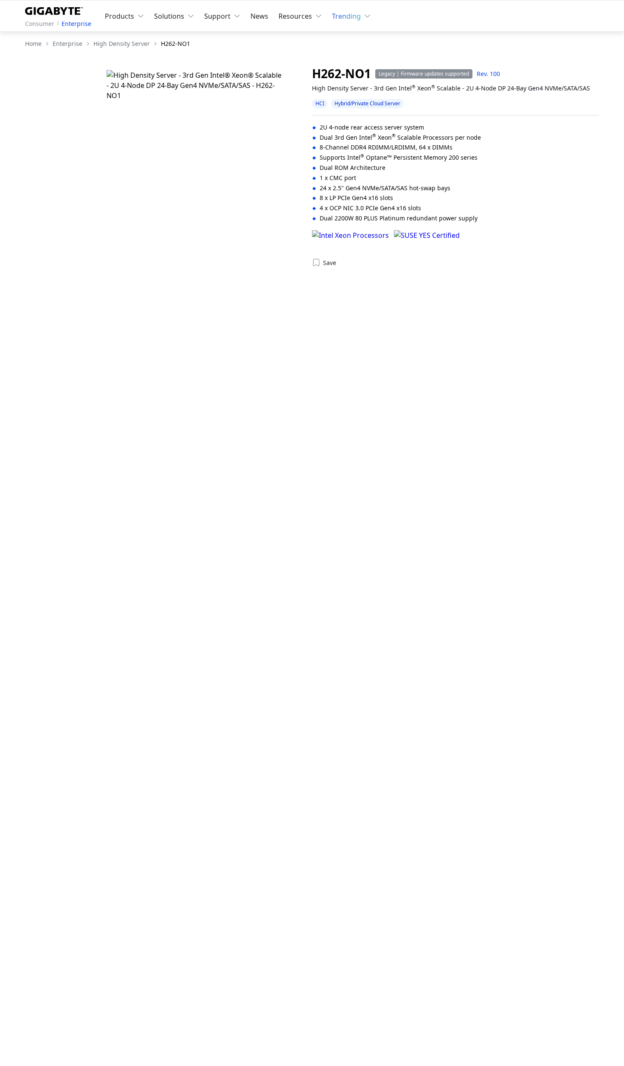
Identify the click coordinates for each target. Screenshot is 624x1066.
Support (217, 16)
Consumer (39, 24)
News (259, 16)
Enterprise (76, 24)
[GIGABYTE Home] (56, 9)
